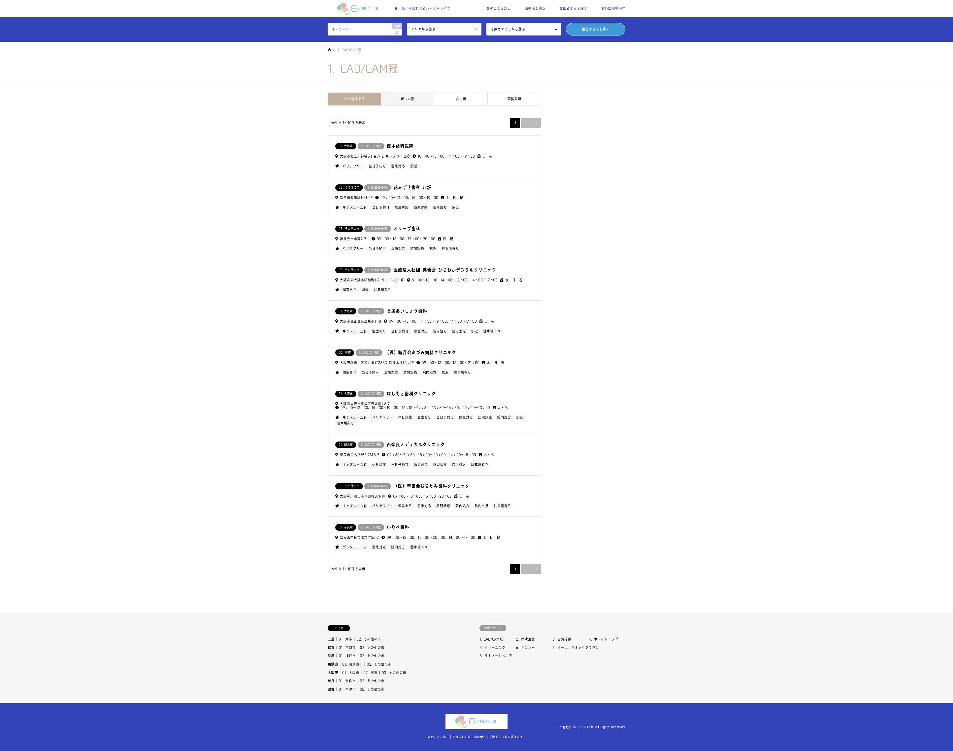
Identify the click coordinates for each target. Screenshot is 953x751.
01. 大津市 (347, 689)
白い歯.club (585, 727)
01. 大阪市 (350, 673)
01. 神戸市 (347, 656)
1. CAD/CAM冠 (491, 639)
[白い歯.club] (476, 726)
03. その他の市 (394, 673)
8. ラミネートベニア (495, 656)
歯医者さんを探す (573, 8)
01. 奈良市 (347, 681)
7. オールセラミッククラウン (575, 647)
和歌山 (333, 664)
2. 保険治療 (525, 639)
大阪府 (333, 673)
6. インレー (525, 647)
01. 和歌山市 (352, 664)
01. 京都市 (347, 647)
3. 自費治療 (561, 639)
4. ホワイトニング (603, 639)
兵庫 (331, 656)
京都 (331, 647)
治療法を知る (535, 8)
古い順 (461, 99)
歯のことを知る (498, 8)
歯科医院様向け (613, 8)
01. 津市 (345, 639)
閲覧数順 (514, 99)
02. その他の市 (368, 639)
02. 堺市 (370, 673)
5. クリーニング (492, 647)
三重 (331, 639)
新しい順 (407, 99)
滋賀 (331, 689)
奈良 (331, 681)
